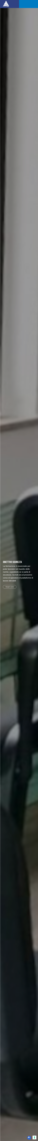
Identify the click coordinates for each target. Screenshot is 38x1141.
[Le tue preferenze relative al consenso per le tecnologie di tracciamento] (34, 1137)
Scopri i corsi (9, 587)
